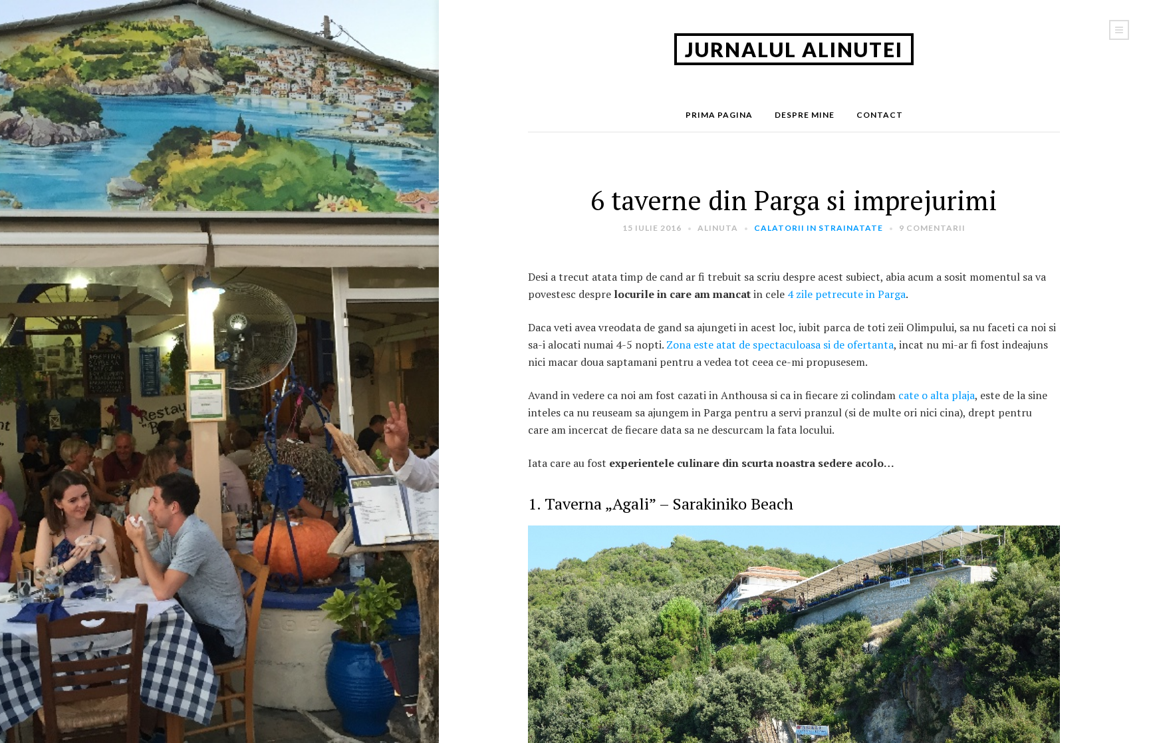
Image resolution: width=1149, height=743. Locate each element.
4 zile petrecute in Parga (845, 294)
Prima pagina (719, 115)
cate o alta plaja (935, 395)
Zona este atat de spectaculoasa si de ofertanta (780, 344)
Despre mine (804, 115)
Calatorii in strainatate (818, 228)
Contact (879, 115)
